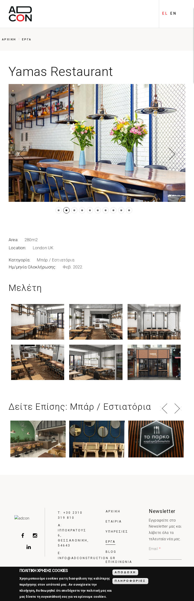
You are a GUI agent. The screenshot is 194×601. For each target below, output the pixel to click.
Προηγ (21, 154)
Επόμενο (173, 154)
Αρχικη (9, 39)
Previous (163, 408)
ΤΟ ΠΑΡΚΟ (156, 437)
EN (173, 13)
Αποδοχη (125, 572)
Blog (111, 552)
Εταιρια (114, 521)
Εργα (26, 39)
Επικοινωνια (119, 562)
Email (155, 549)
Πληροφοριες (130, 580)
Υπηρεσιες (117, 531)
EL (165, 13)
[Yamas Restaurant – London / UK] (97, 143)
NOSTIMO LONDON (97, 437)
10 (129, 210)
